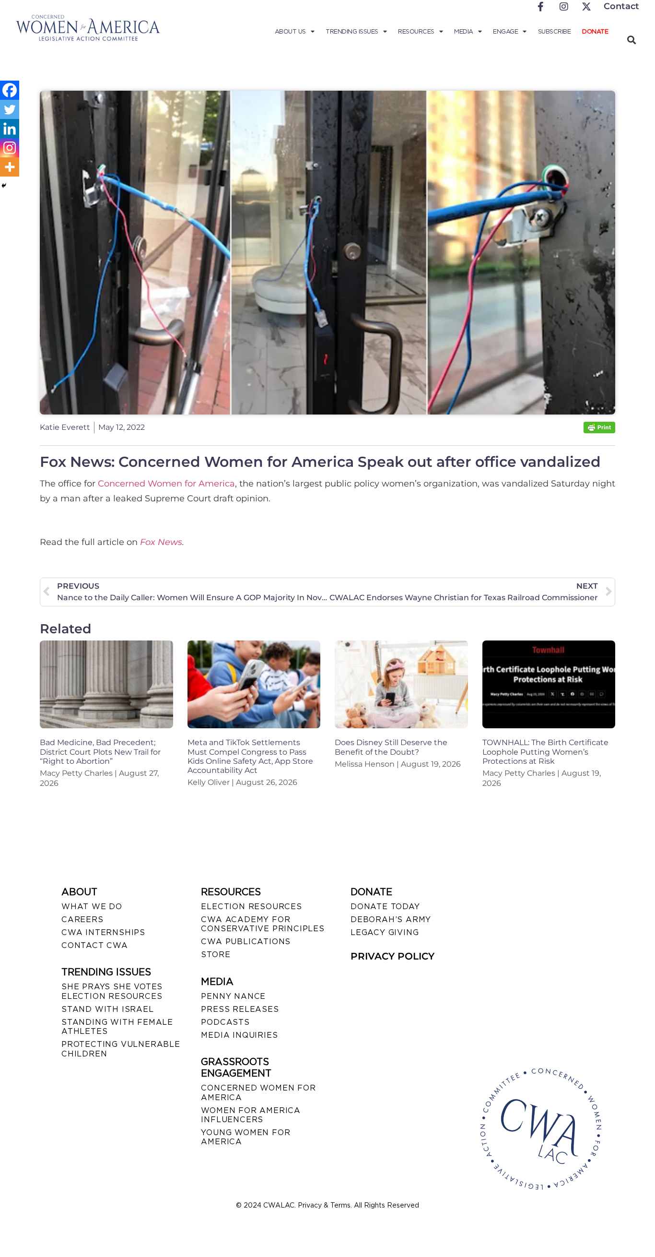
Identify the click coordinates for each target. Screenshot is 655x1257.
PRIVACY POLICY (392, 956)
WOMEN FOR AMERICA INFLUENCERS (251, 1115)
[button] (631, 39)
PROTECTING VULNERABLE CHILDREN (120, 1049)
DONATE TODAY (385, 906)
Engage (505, 31)
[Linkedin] (9, 128)
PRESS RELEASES (240, 1009)
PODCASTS (225, 1022)
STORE (215, 954)
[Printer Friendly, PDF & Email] (599, 430)
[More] (9, 167)
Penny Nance (233, 996)
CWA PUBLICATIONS (246, 941)
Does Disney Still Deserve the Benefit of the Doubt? (391, 747)
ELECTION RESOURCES (251, 906)
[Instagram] (9, 147)
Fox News (161, 542)
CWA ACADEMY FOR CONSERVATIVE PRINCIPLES (262, 924)
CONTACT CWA (94, 945)
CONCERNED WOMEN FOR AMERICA (258, 1092)
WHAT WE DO (91, 906)
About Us (290, 31)
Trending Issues (352, 31)
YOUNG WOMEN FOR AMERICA (245, 1137)
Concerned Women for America (165, 483)
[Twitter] (9, 109)
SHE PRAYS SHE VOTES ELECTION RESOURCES (112, 991)
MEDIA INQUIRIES (239, 1035)
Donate (595, 31)
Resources (416, 31)
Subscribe (554, 31)
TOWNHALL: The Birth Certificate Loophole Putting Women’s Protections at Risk (545, 751)
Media (463, 31)
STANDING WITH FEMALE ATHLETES (117, 1027)
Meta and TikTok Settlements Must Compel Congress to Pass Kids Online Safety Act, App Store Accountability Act (250, 756)
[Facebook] (9, 90)
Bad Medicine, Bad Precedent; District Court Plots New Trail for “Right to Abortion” (100, 751)
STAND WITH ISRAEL (107, 1009)
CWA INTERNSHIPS (103, 932)
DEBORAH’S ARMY (391, 919)
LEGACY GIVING (385, 932)
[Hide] (4, 186)
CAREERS (82, 919)
